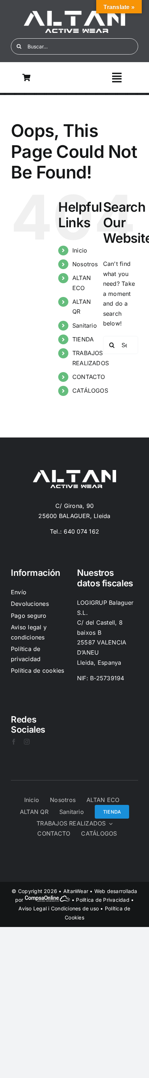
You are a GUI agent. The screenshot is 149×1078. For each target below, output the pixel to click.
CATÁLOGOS (90, 390)
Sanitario (84, 325)
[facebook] (14, 742)
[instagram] (27, 742)
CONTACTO (88, 376)
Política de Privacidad (102, 900)
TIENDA (83, 339)
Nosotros (85, 264)
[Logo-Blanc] (74, 13)
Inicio (79, 250)
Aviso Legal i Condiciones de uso (58, 908)
